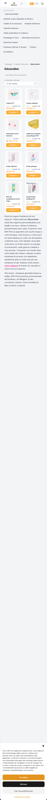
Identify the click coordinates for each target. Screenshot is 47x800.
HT (32, 3)
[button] (43, 746)
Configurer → (13, 112)
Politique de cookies (22, 797)
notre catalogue (11, 265)
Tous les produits (11, 14)
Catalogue (8, 64)
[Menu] (6, 3)
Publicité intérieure (21, 64)
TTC (36, 3)
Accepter (23, 777)
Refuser (23, 784)
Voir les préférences (23, 791)
